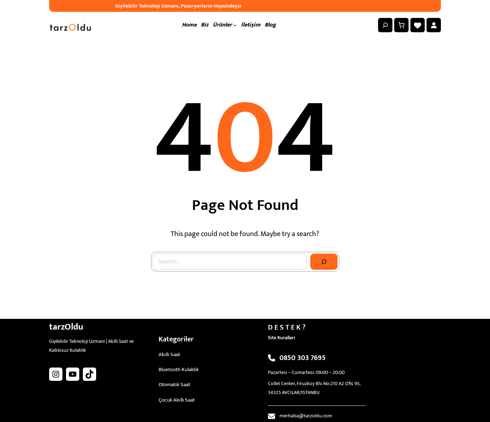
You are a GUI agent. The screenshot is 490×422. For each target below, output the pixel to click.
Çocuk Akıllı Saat (177, 399)
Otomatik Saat (174, 384)
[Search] (324, 262)
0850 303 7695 (302, 358)
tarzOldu (66, 327)
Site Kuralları (281, 338)
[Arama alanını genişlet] (385, 25)
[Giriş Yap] (433, 25)
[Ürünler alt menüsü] (235, 25)
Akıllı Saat (169, 354)
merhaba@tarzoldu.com (305, 416)
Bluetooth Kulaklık (179, 369)
